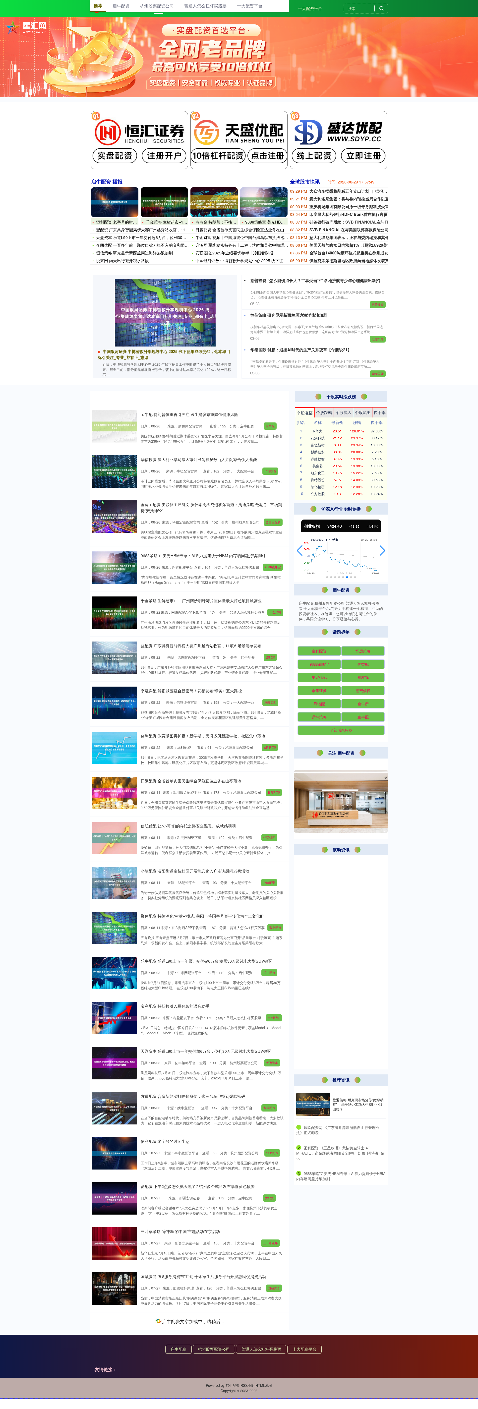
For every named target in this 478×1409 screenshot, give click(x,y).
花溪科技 (318, 437)
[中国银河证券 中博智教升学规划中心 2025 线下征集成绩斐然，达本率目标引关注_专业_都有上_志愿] (165, 313)
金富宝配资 (273, 522)
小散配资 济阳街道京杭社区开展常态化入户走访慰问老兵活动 (195, 871)
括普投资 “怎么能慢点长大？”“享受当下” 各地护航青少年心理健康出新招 (315, 280)
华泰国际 (378, 373)
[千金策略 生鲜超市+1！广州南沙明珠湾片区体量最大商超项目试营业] (164, 202)
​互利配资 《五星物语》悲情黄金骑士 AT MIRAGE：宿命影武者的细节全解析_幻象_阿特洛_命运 (340, 1153)
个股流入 (344, 412)
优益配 (363, 664)
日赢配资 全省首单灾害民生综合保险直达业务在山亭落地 (245, 230)
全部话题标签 (341, 730)
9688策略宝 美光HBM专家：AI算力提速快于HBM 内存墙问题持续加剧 (203, 555)
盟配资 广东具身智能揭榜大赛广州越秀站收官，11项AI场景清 (150, 230)
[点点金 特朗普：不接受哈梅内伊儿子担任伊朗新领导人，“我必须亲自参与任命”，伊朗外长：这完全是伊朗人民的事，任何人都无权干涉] (214, 202)
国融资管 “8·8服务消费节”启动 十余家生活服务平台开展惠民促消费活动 (203, 1276)
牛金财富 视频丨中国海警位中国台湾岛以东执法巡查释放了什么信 (253, 237)
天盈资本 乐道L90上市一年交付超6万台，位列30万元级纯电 (149, 237)
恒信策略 (378, 339)
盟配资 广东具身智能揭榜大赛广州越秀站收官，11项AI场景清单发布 (201, 645)
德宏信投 (363, 690)
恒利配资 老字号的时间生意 (120, 222)
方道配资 (269, 1108)
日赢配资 (274, 792)
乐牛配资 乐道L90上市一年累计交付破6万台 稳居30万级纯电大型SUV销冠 (206, 961)
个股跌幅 (324, 412)
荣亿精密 (318, 486)
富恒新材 (318, 444)
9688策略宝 (273, 567)
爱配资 (269, 1198)
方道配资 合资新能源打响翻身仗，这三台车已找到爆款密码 (193, 1096)
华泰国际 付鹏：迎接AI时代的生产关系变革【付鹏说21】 (301, 349)
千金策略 (275, 612)
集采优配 (319, 677)
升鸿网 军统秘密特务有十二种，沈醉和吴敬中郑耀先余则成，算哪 (253, 245)
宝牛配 (270, 426)
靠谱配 (319, 703)
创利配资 (270, 747)
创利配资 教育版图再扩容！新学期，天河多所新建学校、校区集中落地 (203, 736)
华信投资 (270, 471)
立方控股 (318, 493)
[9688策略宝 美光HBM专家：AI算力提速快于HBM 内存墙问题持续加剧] (264, 202)
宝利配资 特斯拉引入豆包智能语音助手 (175, 1006)
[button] (299, 550)
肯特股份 (318, 479)
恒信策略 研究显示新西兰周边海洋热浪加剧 (134, 253)
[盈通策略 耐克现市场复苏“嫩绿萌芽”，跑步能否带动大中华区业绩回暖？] (313, 1104)
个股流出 (363, 412)
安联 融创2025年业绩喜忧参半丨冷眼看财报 (234, 253)
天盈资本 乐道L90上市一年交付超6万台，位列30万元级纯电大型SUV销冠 (206, 1051)
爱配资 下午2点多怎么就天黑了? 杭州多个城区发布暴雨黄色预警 (198, 1186)
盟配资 (270, 657)
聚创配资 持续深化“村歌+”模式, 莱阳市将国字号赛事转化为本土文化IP (202, 916)
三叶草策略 (270, 1243)
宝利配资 (274, 1017)
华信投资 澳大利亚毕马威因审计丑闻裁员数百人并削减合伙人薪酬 (199, 459)
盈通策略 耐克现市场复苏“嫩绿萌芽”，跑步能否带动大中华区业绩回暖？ (358, 1104)
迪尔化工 (318, 472)
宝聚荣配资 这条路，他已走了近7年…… (176, 1366)
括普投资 (378, 304)
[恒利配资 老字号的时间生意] (114, 202)
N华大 (317, 430)
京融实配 (270, 702)
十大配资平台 (310, 8)
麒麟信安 (318, 451)
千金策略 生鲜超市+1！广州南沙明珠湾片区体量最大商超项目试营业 (201, 600)
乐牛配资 (269, 972)
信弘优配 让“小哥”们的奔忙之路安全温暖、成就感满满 (188, 826)
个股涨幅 (305, 413)
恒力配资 (272, 1153)
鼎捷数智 (318, 458)
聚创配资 (275, 927)
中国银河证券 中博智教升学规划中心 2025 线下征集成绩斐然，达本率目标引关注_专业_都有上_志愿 (340, 874)
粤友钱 (363, 677)
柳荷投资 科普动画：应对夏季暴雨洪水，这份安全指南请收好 (195, 1321)
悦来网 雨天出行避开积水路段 (122, 260)
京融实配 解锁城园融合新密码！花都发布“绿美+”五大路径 (191, 691)
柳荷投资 (268, 1333)
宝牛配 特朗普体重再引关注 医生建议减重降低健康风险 (189, 414)
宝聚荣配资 (272, 1378)
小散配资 (269, 882)
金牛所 (363, 703)
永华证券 (319, 690)
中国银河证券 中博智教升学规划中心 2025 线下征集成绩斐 (247, 260)
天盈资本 (272, 1062)
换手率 (380, 412)
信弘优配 (269, 837)
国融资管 (274, 1288)
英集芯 (317, 465)
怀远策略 (363, 650)
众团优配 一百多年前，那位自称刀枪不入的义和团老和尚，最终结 (154, 245)
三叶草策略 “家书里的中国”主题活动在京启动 (180, 1231)
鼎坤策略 (319, 716)
